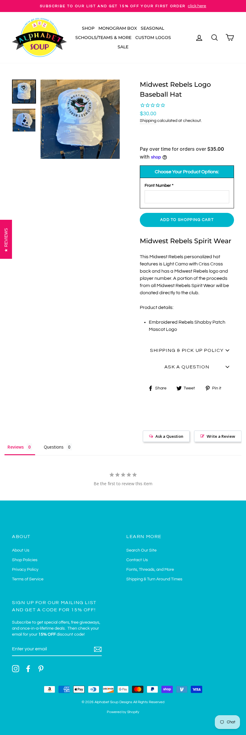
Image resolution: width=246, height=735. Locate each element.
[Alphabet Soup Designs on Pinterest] (40, 668)
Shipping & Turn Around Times (154, 579)
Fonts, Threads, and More (150, 569)
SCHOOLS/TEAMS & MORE (103, 37)
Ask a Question (169, 436)
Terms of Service (28, 579)
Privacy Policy (25, 569)
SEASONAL (152, 28)
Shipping (148, 121)
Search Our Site (141, 550)
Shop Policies (25, 560)
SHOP (88, 28)
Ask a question (186, 366)
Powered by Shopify (123, 712)
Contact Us (137, 560)
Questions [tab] (54, 447)
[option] (123, 6)
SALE (123, 47)
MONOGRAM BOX (117, 28)
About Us (20, 550)
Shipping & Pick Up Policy (187, 350)
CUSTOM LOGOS (153, 37)
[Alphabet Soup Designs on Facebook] (28, 668)
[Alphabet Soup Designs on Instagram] (15, 668)
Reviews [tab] (16, 447)
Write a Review (221, 436)
